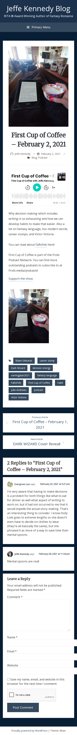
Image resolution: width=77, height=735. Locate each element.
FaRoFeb (41, 245)
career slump (47, 360)
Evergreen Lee (22, 484)
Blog (34, 157)
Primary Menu (40, 27)
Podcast (42, 157)
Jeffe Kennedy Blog (38, 8)
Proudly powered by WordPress (29, 730)
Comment (15, 597)
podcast (38, 390)
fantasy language (47, 375)
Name (12, 637)
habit (60, 382)
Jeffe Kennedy (22, 153)
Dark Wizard (18, 368)
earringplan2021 (20, 375)
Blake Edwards (24, 360)
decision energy (41, 368)
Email (12, 651)
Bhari (63, 730)
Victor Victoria (18, 397)
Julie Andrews (19, 390)
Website (12, 665)
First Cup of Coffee (39, 382)
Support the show (21, 279)
